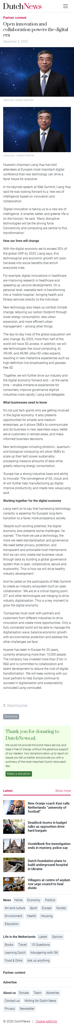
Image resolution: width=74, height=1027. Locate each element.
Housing (46, 916)
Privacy (10, 1009)
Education (12, 924)
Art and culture (15, 908)
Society (61, 908)
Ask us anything (38, 960)
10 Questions (40, 945)
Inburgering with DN (44, 952)
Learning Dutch (15, 952)
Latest (8, 791)
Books (9, 945)
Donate (24, 993)
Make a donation (18, 774)
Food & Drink (13, 960)
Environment (13, 916)
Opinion (57, 937)
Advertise (52, 993)
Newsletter (27, 1009)
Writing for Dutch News (40, 1001)
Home (18, 900)
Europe (47, 908)
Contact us (12, 1001)
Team (37, 993)
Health (31, 916)
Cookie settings (46, 1021)
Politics (50, 900)
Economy (11, 716)
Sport (33, 908)
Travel (22, 945)
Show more (63, 791)
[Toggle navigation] (65, 6)
